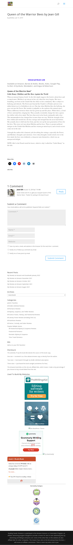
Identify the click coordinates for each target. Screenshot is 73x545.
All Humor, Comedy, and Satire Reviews (19, 323)
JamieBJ (11, 18)
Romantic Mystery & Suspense (18, 334)
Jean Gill (20, 190)
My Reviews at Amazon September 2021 (19, 284)
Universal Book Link (36, 80)
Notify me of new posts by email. (20, 253)
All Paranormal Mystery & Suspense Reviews (22, 328)
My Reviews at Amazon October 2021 (19, 281)
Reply (61, 191)
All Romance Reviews (13, 309)
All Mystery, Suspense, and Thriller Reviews (20, 312)
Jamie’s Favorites (12, 303)
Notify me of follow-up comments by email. (23, 250)
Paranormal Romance (15, 331)
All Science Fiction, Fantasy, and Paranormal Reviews (23, 314)
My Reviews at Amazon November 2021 (19, 278)
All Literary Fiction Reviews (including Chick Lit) (21, 317)
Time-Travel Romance (15, 337)
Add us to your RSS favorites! (16, 345)
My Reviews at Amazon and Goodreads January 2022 (23, 275)
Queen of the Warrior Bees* (19, 91)
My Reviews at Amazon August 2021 (18, 287)
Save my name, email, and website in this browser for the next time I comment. (34, 246)
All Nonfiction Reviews (14, 320)
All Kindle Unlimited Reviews (15, 306)
